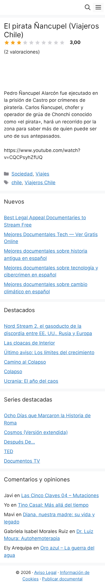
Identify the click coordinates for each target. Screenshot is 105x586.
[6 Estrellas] (37, 42)
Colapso (13, 371)
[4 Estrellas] (25, 42)
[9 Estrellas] (56, 42)
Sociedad (22, 174)
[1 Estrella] (7, 42)
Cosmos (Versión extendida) (36, 432)
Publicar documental (62, 579)
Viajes (42, 174)
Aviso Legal (45, 572)
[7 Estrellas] (43, 42)
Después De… (19, 442)
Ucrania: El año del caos (31, 381)
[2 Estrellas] (13, 42)
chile (16, 182)
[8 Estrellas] (50, 42)
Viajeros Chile (40, 182)
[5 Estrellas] (31, 42)
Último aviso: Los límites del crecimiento (49, 352)
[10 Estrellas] (62, 42)
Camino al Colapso (25, 362)
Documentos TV (22, 461)
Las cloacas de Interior (29, 343)
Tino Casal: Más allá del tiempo (53, 505)
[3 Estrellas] (19, 42)
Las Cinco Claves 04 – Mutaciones (60, 495)
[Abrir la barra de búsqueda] (87, 7)
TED (8, 451)
